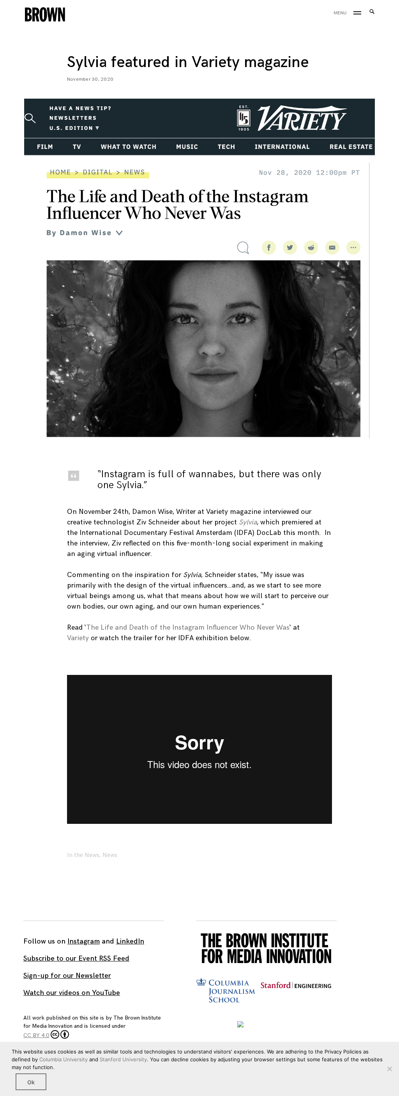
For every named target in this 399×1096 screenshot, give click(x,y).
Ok (31, 1082)
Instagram (83, 941)
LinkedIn (130, 941)
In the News (83, 855)
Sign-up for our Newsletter (67, 976)
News (109, 855)
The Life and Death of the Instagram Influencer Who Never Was (188, 627)
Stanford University (123, 1059)
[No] (389, 1069)
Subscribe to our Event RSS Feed (76, 958)
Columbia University (63, 1059)
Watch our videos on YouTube (71, 993)
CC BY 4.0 (36, 1035)
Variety (78, 638)
